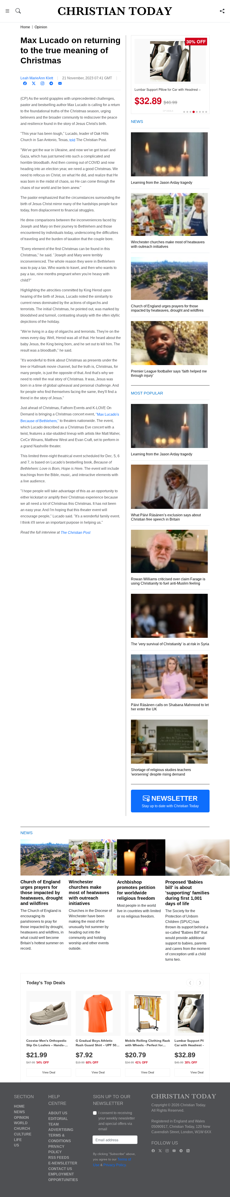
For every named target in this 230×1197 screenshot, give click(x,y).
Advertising (60, 1130)
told (72, 140)
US (16, 1145)
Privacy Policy (114, 1165)
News (19, 1112)
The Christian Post (75, 532)
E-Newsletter (62, 1163)
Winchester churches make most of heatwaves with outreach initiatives (89, 892)
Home (25, 27)
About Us (57, 1113)
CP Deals (168, 110)
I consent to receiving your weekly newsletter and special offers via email (116, 1121)
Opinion (41, 27)
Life (18, 1140)
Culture (22, 1134)
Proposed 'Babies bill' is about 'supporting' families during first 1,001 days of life (187, 893)
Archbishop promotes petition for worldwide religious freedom (136, 890)
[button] (7, 11)
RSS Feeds (58, 1157)
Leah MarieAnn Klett (36, 78)
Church (22, 1128)
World (21, 1123)
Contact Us (60, 1168)
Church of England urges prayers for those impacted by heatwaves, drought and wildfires (41, 892)
